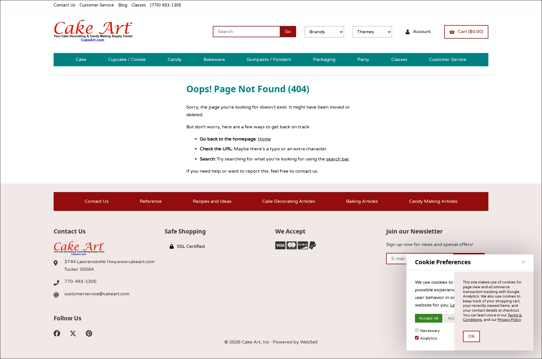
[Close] (523, 262)
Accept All (428, 318)
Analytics (428, 338)
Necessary (430, 330)
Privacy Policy (509, 320)
